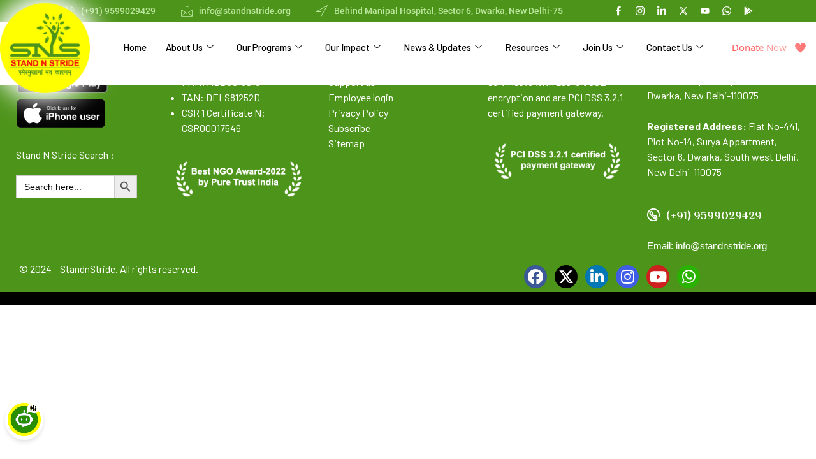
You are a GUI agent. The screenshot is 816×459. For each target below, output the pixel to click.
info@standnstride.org (245, 11)
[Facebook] (618, 9)
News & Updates (437, 47)
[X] (683, 9)
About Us (184, 47)
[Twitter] (566, 276)
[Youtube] (705, 9)
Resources (527, 47)
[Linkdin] (661, 9)
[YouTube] (657, 276)
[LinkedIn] (596, 276)
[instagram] (640, 9)
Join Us (598, 47)
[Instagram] (627, 276)
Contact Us (669, 47)
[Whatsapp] (726, 9)
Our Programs (264, 47)
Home (135, 47)
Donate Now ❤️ (769, 47)
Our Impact (347, 47)
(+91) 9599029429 (118, 11)
